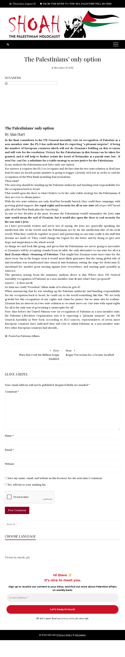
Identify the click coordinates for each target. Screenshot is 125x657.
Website (9, 464)
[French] (19, 546)
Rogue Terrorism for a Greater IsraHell (90, 352)
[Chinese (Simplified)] (9, 546)
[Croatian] (12, 546)
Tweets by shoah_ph (17, 557)
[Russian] (22, 546)
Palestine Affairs (30, 336)
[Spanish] (29, 546)
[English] (16, 546)
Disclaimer (80, 635)
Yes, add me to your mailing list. (26, 484)
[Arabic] (6, 546)
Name (9, 435)
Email (9, 449)
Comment (12, 391)
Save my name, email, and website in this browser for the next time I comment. (55, 478)
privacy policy (68, 618)
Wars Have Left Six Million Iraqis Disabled (39, 354)
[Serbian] (25, 546)
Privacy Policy (64, 635)
